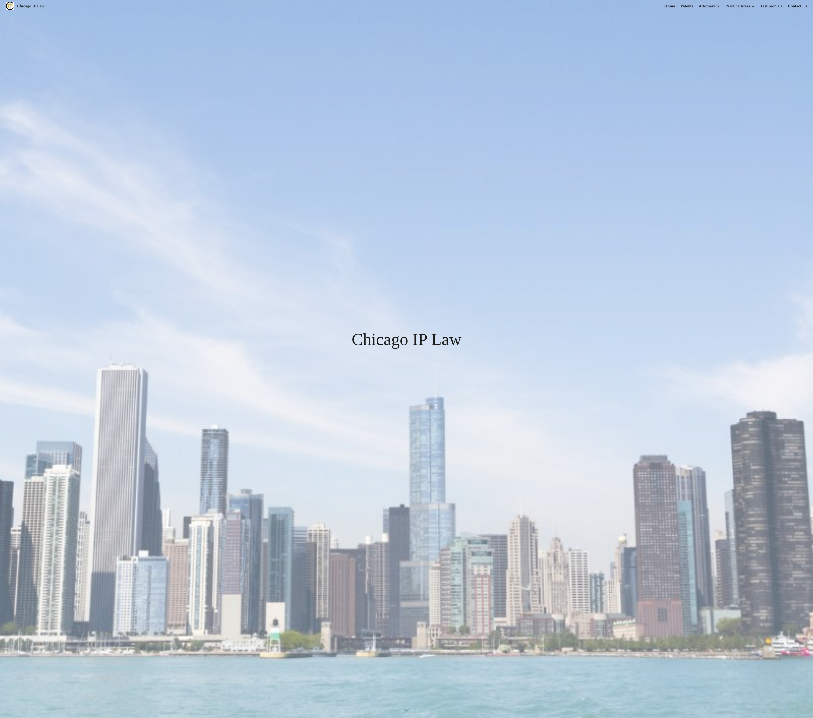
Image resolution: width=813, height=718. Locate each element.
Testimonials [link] (771, 6)
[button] (406, 710)
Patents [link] (687, 6)
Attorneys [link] (707, 6)
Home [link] (669, 6)
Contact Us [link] (797, 6)
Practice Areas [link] (738, 6)
